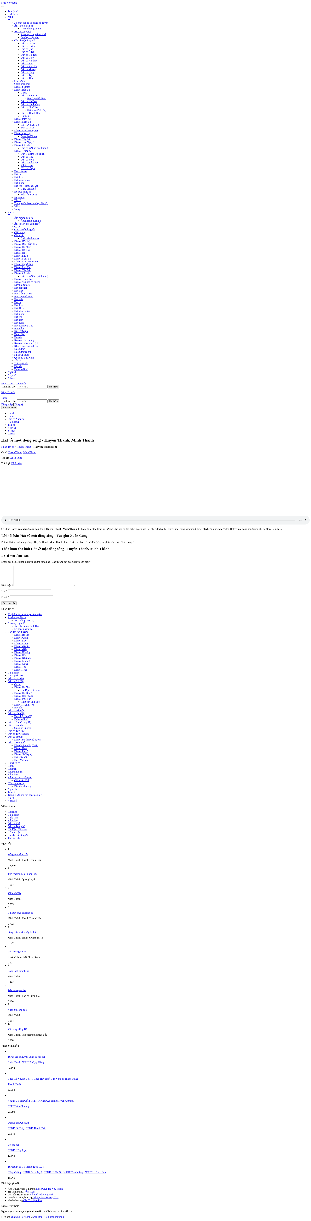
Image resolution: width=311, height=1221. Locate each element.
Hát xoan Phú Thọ (36, 110)
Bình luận (7, 585)
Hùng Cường (14, 1172)
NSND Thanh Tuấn (36, 1128)
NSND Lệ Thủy (16, 1128)
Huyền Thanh (24, 446)
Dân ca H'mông (29, 60)
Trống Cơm (29, 1191)
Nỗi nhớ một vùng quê (41, 1194)
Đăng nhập (7, 404)
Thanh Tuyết (14, 1084)
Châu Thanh (14, 1062)
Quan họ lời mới (29, 136)
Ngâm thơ (19, 197)
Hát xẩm (25, 116)
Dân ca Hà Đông (29, 101)
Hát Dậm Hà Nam (36, 98)
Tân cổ (17, 200)
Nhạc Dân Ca (8, 383)
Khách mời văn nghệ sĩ (26, 346)
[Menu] (2, 6)
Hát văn (18, 316)
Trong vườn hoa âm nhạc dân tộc (31, 203)
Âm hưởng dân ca (23, 25)
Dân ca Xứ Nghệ (29, 162)
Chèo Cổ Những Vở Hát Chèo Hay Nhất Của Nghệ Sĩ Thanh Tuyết (43, 1078)
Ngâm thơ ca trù (22, 351)
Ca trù (24, 92)
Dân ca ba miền (22, 86)
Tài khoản (21, 383)
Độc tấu (18, 366)
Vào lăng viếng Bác (18, 1029)
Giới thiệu (13, 14)
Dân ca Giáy (27, 57)
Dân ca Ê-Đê (27, 51)
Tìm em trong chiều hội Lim (22, 874)
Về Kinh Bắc (14, 893)
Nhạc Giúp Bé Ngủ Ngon (49, 1188)
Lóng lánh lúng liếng (18, 971)
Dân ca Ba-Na (28, 43)
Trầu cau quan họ (17, 990)
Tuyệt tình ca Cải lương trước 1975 (26, 1166)
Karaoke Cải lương (24, 340)
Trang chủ (13, 11)
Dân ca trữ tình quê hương (34, 148)
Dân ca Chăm (28, 46)
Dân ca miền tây (22, 118)
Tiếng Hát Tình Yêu (18, 854)
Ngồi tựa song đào (17, 1009)
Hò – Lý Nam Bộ (30, 124)
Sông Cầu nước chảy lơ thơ (22, 932)
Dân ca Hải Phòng (30, 104)
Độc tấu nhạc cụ (29, 194)
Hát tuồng (19, 183)
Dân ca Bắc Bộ (22, 89)
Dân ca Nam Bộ (22, 121)
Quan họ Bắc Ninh (24, 357)
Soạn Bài (37, 1216)
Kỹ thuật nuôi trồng (54, 1216)
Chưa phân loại (22, 84)
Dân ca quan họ (22, 133)
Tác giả (11, 430)
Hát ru (17, 174)
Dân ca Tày (27, 75)
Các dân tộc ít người (24, 40)
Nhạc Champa (21, 354)
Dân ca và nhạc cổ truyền (27, 282)
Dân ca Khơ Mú (29, 66)
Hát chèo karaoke (23, 293)
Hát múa (18, 299)
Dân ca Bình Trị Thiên (25, 244)
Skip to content (9, 2)
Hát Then (19, 308)
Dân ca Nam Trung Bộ (26, 130)
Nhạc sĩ (12, 375)
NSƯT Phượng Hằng (33, 1062)
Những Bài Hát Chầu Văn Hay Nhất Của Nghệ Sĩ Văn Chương (41, 1100)
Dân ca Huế (27, 156)
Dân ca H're (27, 63)
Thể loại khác (21, 363)
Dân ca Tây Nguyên (24, 142)
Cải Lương (19, 81)
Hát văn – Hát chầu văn (26, 185)
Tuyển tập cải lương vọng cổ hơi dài (26, 1056)
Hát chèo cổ (20, 171)
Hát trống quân (22, 180)
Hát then (18, 177)
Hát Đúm (19, 328)
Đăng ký (18, 404)
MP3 (10, 18)
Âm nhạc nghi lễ (22, 31)
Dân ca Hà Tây (22, 250)
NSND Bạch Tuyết (32, 1172)
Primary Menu (9, 407)
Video (17, 206)
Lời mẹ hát (13, 1144)
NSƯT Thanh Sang (73, 1172)
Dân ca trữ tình (22, 145)
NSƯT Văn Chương (18, 1106)
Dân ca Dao (27, 49)
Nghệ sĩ (12, 372)
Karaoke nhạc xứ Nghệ (26, 343)
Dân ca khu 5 (28, 159)
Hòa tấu (18, 337)
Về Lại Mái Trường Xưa (45, 1197)
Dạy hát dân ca (22, 284)
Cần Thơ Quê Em (32, 1200)
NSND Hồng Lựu (17, 1150)
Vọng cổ (18, 209)
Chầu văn (19, 235)
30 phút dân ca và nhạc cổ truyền (31, 22)
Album (11, 378)
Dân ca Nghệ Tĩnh (23, 264)
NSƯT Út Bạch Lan (95, 1172)
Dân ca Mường (28, 69)
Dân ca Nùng (28, 72)
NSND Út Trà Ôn (53, 1172)
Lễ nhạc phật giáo (30, 37)
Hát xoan (19, 322)
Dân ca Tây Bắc (22, 139)
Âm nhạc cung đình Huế (33, 34)
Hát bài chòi (27, 165)
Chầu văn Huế (28, 188)
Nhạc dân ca (7, 446)
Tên (4, 591)
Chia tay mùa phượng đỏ (20, 912)
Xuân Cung (16, 457)
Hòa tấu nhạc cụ (22, 191)
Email (5, 597)
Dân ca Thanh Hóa (30, 113)
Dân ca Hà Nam (29, 95)
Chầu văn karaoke (30, 238)
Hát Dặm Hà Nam (23, 296)
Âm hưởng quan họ (31, 28)
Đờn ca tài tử (27, 127)
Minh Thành (29, 452)
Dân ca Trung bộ (23, 150)
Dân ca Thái (27, 78)
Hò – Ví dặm (21, 331)
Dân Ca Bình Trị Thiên (33, 153)
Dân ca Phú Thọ (29, 107)
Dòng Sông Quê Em (18, 1122)
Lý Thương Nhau (17, 951)
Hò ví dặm (19, 334)
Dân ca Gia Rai (29, 54)
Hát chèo (18, 290)
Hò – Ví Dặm (28, 168)
